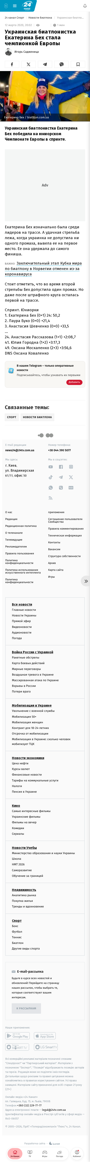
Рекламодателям (16, 546)
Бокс (15, 926)
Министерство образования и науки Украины (43, 853)
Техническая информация (65, 535)
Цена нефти (20, 763)
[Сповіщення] (85, 5)
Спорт (17, 921)
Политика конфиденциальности (19, 562)
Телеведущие (13, 540)
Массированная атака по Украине (35, 680)
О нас (8, 512)
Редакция (11, 519)
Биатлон (17, 943)
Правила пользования (19, 553)
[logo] (27, 5)
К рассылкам (26, 1008)
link (50, 466)
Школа (16, 859)
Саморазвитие (22, 870)
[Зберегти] (78, 64)
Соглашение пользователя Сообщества (65, 520)
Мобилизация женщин (27, 722)
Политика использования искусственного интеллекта (23, 571)
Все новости (22, 604)
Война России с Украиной (32, 652)
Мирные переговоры (26, 669)
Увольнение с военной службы (33, 711)
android (17, 1036)
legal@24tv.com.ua (54, 1109)
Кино (16, 806)
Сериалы (18, 834)
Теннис (17, 937)
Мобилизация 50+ (24, 716)
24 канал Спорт (15, 17)
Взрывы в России (24, 686)
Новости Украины (24, 615)
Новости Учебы (24, 848)
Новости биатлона (40, 17)
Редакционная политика (21, 526)
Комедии (18, 828)
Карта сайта (55, 570)
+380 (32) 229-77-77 (29, 1105)
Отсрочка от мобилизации (30, 733)
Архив (52, 563)
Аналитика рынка (24, 895)
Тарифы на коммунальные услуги (35, 780)
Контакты (54, 542)
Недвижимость (24, 890)
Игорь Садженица (26, 51)
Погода (17, 638)
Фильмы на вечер (24, 822)
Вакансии (54, 549)
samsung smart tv (46, 1047)
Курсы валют (21, 769)
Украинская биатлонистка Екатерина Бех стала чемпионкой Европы (70, 17)
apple (46, 1036)
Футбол (17, 931)
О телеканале (14, 533)
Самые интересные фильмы (31, 811)
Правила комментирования (66, 528)
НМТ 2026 (18, 864)
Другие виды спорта (26, 948)
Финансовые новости (27, 774)
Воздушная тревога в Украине (33, 674)
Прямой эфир (21, 621)
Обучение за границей (27, 876)
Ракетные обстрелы (25, 657)
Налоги (17, 786)
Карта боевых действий (28, 663)
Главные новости (24, 610)
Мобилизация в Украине (32, 706)
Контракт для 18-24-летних (30, 728)
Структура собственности (64, 556)
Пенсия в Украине (24, 791)
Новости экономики (28, 758)
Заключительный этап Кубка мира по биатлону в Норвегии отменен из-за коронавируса (43, 268)
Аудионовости (21, 632)
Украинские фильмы (26, 816)
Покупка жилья (22, 901)
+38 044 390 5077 (59, 450)
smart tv (17, 1047)
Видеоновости (22, 627)
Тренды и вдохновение (28, 906)
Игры (51, 577)
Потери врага (21, 691)
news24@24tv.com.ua (19, 450)
